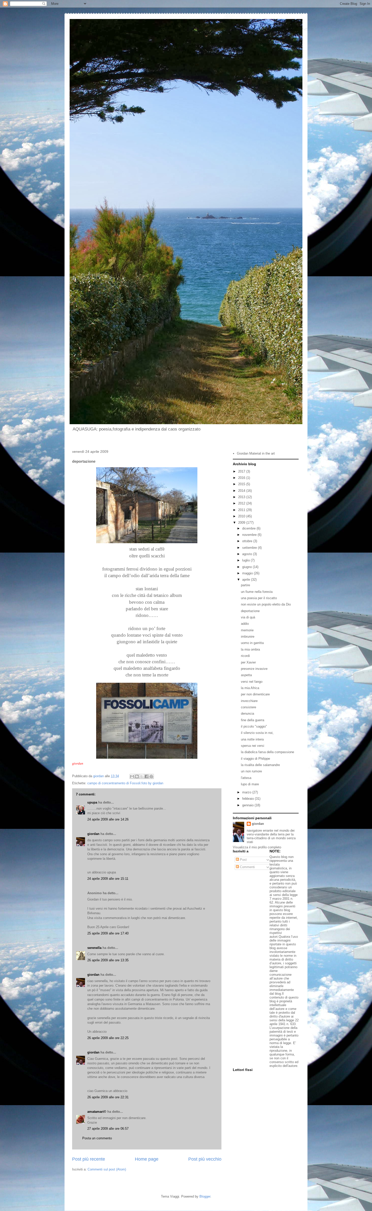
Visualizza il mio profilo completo (257, 847)
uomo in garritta (252, 643)
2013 (242, 497)
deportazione (250, 611)
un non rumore (251, 771)
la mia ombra (250, 649)
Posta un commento (97, 1138)
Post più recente (88, 1159)
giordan (93, 834)
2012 (242, 503)
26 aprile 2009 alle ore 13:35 (108, 960)
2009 (242, 522)
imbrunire (247, 636)
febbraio (248, 798)
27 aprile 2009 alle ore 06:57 (108, 1128)
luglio (246, 560)
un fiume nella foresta (257, 592)
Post (243, 860)
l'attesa (246, 778)
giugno (247, 567)
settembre (250, 548)
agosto (247, 554)
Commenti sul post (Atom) (107, 1169)
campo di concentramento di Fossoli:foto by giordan (125, 783)
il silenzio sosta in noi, (257, 733)
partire (245, 585)
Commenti (247, 867)
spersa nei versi (252, 746)
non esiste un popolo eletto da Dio (266, 604)
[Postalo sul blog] (136, 776)
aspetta (246, 675)
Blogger (204, 1196)
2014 (242, 491)
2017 (242, 471)
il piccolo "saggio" (254, 726)
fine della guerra (252, 720)
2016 (242, 478)
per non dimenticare (255, 694)
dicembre (249, 528)
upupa (92, 802)
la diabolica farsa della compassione (267, 752)
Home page (146, 1159)
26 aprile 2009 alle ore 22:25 (108, 1038)
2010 (242, 516)
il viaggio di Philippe (255, 758)
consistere (248, 707)
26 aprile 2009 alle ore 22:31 (108, 1097)
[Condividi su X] (141, 776)
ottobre (247, 541)
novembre (250, 535)
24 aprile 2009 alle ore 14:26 (108, 819)
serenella (94, 948)
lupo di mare (250, 784)
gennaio (248, 805)
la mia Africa (250, 688)
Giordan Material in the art (256, 453)
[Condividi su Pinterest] (151, 776)
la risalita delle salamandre (260, 765)
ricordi (245, 656)
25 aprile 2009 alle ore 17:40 (108, 933)
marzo (247, 792)
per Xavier (248, 662)
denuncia (247, 713)
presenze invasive (254, 669)
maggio (248, 573)
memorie (247, 630)
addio (245, 624)
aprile (246, 579)
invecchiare (249, 701)
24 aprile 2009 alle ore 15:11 (107, 879)
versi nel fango (251, 681)
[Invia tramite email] (132, 776)
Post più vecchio (204, 1159)
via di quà (248, 617)
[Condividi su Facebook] (146, 776)
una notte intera (252, 739)
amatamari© (96, 1112)
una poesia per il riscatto (259, 598)
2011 (242, 510)
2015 (242, 484)
